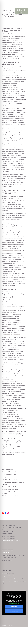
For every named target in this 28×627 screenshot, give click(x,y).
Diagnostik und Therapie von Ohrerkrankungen (12, 471)
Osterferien (4, 573)
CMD (18, 167)
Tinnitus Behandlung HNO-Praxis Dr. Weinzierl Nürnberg (13, 483)
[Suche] (20, 3)
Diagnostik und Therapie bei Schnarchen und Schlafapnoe (11, 492)
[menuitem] (20, 3)
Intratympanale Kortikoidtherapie (10, 477)
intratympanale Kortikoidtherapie (11, 334)
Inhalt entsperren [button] (14, 606)
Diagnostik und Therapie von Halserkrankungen (12, 467)
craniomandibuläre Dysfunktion (10, 250)
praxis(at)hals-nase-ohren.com (11, 540)
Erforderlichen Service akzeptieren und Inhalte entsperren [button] (14, 611)
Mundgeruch (4, 576)
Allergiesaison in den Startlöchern (9, 579)
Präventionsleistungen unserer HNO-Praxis (11, 495)
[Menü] (24, 3)
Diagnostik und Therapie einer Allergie (10, 486)
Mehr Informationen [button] (14, 603)
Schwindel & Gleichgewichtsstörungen (11, 479)
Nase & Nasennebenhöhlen (8, 469)
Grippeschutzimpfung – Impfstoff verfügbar (11, 581)
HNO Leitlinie (5, 395)
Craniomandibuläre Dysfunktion (9, 474)
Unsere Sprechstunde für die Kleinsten (10, 489)
